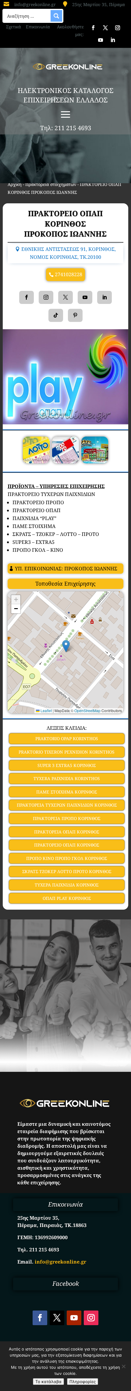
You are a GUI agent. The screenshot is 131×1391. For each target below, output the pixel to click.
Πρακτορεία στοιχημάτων (50, 184)
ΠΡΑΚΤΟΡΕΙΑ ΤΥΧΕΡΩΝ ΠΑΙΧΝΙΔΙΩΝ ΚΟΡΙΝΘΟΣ (67, 805)
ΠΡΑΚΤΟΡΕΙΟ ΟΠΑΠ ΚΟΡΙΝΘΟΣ (66, 845)
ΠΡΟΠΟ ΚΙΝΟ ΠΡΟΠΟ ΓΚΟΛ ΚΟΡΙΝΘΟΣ (66, 858)
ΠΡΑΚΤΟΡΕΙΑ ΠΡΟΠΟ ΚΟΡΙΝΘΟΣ (66, 818)
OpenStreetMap (87, 710)
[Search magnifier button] (56, 16)
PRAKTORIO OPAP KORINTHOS (66, 738)
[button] (66, 646)
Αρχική (15, 184)
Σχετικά (13, 27)
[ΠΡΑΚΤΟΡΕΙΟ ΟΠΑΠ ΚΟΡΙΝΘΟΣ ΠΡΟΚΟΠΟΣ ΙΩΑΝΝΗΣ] (36, 461)
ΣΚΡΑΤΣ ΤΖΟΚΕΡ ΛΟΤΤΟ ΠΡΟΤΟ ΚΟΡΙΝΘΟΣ (66, 871)
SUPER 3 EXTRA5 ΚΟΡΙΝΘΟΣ (66, 765)
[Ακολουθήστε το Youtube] (100, 40)
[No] (123, 1366)
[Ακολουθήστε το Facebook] (93, 28)
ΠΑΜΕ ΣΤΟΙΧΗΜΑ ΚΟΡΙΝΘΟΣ (66, 792)
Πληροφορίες (82, 1381)
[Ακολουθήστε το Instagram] (117, 28)
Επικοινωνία (38, 27)
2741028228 (68, 274)
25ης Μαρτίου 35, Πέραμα (98, 4)
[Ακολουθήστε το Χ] (105, 28)
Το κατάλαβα (48, 1381)
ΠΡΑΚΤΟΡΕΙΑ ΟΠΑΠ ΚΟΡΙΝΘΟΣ (66, 832)
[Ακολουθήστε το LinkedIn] (113, 40)
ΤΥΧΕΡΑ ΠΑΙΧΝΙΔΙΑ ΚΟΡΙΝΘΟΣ (66, 885)
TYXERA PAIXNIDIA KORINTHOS (67, 778)
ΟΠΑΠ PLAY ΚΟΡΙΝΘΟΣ (67, 898)
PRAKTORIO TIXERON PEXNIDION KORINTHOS (67, 752)
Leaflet (46, 710)
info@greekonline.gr (35, 4)
